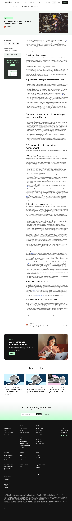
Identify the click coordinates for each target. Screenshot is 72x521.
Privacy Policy (64, 428)
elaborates (28, 212)
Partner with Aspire (39, 469)
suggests (28, 263)
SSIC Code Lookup (8, 462)
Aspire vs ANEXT (39, 430)
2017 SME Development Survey (48, 121)
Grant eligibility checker (8, 466)
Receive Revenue (7, 483)
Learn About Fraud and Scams (40, 465)
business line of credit (31, 302)
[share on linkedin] (9, 43)
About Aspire (38, 455)
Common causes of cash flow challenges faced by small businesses (12, 51)
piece (34, 290)
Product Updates (39, 471)
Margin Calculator (7, 471)
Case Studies (22, 462)
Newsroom (38, 467)
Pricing (39, 2)
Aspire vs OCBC (39, 434)
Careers (37, 459)
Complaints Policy (64, 432)
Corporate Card (7, 434)
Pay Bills (21, 430)
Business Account (7, 428)
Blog (21, 455)
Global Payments (7, 437)
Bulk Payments (23, 434)
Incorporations (47, 2)
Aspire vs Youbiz (39, 441)
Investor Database (7, 457)
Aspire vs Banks (39, 432)
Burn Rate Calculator (8, 474)
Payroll (5, 485)
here (54, 495)
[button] (17, 2)
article (63, 94)
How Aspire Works (39, 462)
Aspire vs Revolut (39, 437)
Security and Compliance (40, 474)
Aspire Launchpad (23, 457)
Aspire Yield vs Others (40, 443)
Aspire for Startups (23, 459)
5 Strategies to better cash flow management (11, 55)
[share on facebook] (17, 43)
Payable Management (24, 447)
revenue (28, 133)
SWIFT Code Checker (8, 464)
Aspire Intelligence (23, 428)
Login (59, 2)
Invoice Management (24, 443)
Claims (21, 439)
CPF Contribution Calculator (7, 477)
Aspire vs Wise (38, 439)
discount (28, 186)
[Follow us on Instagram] (63, 435)
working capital (39, 295)
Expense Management (8, 432)
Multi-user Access (23, 441)
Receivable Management (25, 445)
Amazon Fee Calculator (8, 455)
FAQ (21, 466)
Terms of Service (64, 430)
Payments (6, 487)
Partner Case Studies (24, 464)
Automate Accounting (24, 432)
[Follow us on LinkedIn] (61, 435)
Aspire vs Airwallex (39, 428)
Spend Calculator (7, 459)
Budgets (21, 437)
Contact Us (38, 457)
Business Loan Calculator (7, 469)
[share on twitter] (13, 43)
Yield (5, 430)
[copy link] (5, 43)
